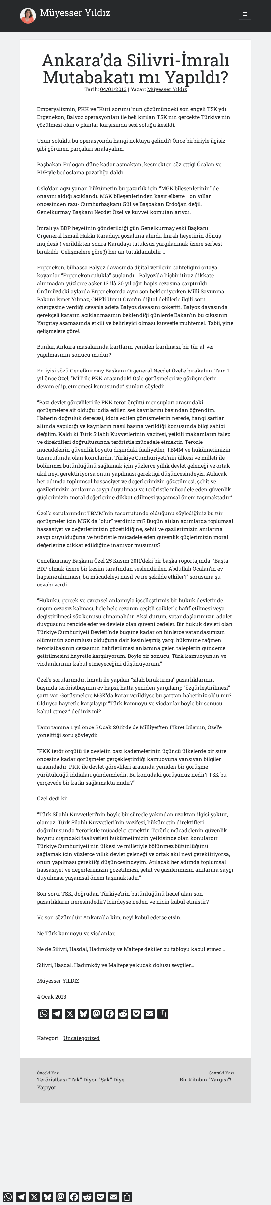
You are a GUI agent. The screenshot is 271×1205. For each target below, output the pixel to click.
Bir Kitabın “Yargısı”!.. (207, 1079)
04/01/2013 (113, 89)
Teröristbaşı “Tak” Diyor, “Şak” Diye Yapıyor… (80, 1083)
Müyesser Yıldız (75, 12)
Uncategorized (81, 1037)
